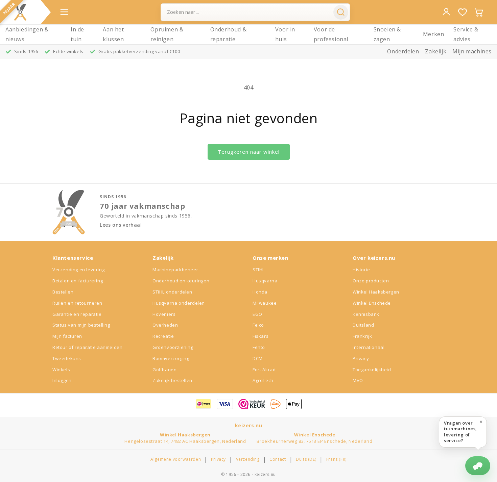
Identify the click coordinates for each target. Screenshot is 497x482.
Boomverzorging (170, 358)
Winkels (61, 369)
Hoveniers (163, 314)
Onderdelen (403, 51)
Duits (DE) (306, 459)
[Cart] (478, 12)
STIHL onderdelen (172, 292)
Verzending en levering (78, 270)
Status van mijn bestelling (81, 325)
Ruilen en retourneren (77, 303)
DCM (258, 358)
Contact (277, 459)
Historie (361, 270)
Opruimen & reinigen (166, 34)
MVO (358, 380)
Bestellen (62, 292)
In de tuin (77, 34)
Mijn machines (472, 51)
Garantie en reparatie (77, 314)
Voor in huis (285, 34)
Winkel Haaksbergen (376, 292)
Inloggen (62, 380)
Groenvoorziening (172, 347)
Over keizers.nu (374, 257)
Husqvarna (265, 281)
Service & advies (465, 34)
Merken (433, 34)
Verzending (248, 459)
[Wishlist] (462, 12)
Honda (260, 292)
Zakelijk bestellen (172, 380)
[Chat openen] (477, 465)
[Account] (446, 11)
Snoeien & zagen (387, 34)
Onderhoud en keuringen (180, 281)
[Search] (340, 12)
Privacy (361, 358)
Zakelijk (435, 51)
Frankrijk (362, 336)
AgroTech (263, 380)
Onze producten (371, 281)
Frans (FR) (336, 459)
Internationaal (368, 347)
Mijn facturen (67, 336)
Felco (258, 325)
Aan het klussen (113, 34)
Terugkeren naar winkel (249, 151)
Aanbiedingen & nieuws (26, 34)
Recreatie (163, 336)
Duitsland (363, 325)
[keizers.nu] (20, 12)
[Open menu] (64, 11)
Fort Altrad (264, 369)
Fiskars (260, 336)
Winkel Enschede (372, 303)
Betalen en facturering (77, 281)
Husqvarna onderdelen (178, 303)
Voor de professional (331, 34)
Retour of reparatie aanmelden (87, 347)
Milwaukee (265, 303)
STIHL (259, 270)
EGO (257, 314)
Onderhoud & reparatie (228, 34)
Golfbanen (164, 369)
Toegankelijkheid (372, 369)
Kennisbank (366, 314)
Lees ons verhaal (121, 225)
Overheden (165, 325)
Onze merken (270, 257)
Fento (259, 347)
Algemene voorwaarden (175, 459)
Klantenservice (72, 257)
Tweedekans (66, 358)
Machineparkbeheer (175, 270)
